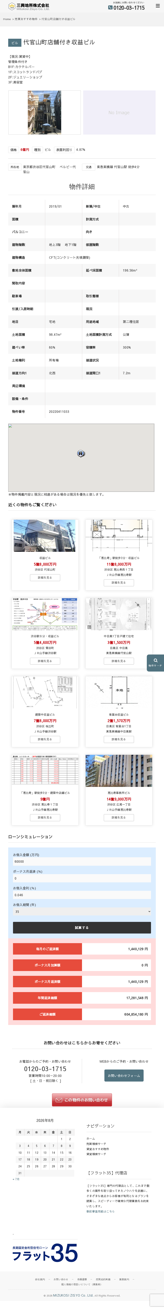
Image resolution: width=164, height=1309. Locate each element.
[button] (81, 453)
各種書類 (82, 1279)
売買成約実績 (103, 1279)
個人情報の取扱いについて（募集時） (82, 1284)
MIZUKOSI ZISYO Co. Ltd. (73, 1295)
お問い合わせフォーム (124, 1075)
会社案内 (40, 1279)
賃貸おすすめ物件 (97, 1149)
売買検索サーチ (96, 1144)
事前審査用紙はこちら (100, 1211)
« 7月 (16, 1179)
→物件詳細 (45, 577)
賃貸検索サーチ (96, 1154)
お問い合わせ (61, 1279)
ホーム (90, 1138)
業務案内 (124, 1279)
